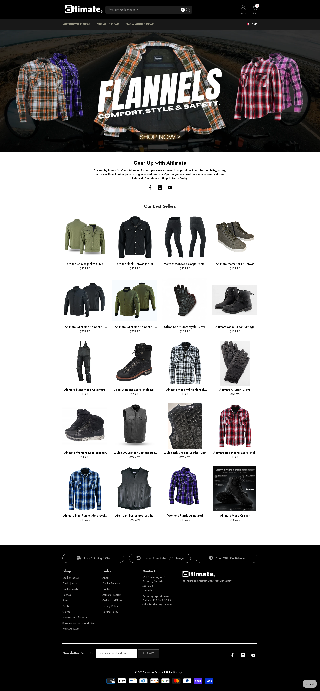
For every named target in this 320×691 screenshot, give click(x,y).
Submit (148, 653)
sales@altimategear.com (157, 604)
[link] (93, 558)
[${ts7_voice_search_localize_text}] (183, 10)
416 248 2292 (161, 600)
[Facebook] (150, 187)
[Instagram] (160, 187)
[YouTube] (170, 187)
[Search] (148, 10)
